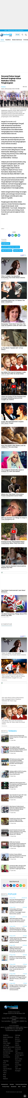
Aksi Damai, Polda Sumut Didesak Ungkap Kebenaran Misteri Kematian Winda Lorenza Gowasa (17, 808)
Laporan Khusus (7, 1069)
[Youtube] (17, 885)
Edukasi (17, 1063)
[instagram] (7, 885)
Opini (16, 1051)
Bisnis (4, 1074)
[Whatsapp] (20, 885)
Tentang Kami (4, 1084)
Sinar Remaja (6, 1053)
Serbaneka (18, 1047)
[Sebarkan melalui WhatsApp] (15, 235)
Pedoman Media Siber (21, 1084)
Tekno (4, 1073)
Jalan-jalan (18, 1069)
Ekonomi (17, 1039)
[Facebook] (4, 885)
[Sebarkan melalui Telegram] (19, 235)
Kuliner (5, 1067)
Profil (4, 1063)
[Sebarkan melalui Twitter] (12, 235)
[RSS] (24, 885)
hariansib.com (12, 1092)
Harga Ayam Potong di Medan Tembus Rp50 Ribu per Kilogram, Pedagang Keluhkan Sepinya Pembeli (18, 940)
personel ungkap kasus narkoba (10, 247)
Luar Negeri (6, 1045)
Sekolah (17, 1045)
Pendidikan (18, 1041)
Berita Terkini (18, 1059)
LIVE (18, 34)
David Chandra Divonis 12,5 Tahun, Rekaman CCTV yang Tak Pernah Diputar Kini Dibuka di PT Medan (17, 832)
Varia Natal (18, 1061)
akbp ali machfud (7, 250)
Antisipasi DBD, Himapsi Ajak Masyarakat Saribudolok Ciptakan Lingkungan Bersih (17, 867)
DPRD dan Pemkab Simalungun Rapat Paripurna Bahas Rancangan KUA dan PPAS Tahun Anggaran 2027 (17, 844)
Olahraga (17, 1035)
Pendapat (17, 1071)
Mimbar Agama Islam (9, 1047)
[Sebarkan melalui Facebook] (9, 235)
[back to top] (24, 1096)
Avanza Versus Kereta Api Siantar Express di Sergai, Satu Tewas (18, 737)
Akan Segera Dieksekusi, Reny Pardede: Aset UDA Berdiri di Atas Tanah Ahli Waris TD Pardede (17, 968)
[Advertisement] (14, 14)
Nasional (5, 1078)
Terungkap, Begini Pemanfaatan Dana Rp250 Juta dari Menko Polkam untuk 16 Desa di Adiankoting (18, 749)
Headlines (8, 39)
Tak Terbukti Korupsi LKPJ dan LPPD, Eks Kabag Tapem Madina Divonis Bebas (18, 796)
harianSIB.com (11, 122)
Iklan (19, 1086)
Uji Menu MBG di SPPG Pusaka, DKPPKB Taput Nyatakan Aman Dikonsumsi (17, 772)
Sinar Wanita (6, 1057)
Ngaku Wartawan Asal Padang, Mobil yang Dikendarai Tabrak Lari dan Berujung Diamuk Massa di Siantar (17, 950)
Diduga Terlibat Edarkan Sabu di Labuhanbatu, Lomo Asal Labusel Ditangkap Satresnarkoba (18, 987)
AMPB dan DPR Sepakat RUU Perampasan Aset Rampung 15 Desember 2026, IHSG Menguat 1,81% (18, 785)
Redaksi (12, 1084)
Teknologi (5, 1061)
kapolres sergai (18, 250)
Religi (4, 1077)
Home (2, 39)
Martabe (5, 1041)
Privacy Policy (5, 1086)
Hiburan (17, 1037)
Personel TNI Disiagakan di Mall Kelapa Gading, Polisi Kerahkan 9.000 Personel (17, 901)
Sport (16, 1067)
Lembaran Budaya (8, 1051)
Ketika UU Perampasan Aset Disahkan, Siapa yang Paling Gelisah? (17, 958)
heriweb (20, 1092)
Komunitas (6, 1065)
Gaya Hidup (18, 1065)
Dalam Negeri (6, 1043)
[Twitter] (14, 885)
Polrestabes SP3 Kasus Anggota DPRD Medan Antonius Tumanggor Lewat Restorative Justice (17, 911)
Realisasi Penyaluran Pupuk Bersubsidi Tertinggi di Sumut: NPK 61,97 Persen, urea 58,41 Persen (18, 978)
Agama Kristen (7, 1049)
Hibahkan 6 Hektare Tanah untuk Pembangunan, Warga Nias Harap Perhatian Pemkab (18, 929)
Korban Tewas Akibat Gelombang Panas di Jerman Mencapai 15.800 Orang (17, 855)
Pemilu (5, 1071)
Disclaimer (13, 1086)
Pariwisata (6, 1055)
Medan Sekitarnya (17, 39)
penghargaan (5, 243)
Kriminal (5, 1039)
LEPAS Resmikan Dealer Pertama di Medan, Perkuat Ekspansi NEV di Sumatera (17, 920)
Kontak (24, 1086)
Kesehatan (18, 1049)
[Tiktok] (10, 885)
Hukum (17, 1043)
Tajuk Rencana (19, 1053)
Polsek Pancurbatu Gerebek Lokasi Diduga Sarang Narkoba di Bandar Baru (17, 820)
